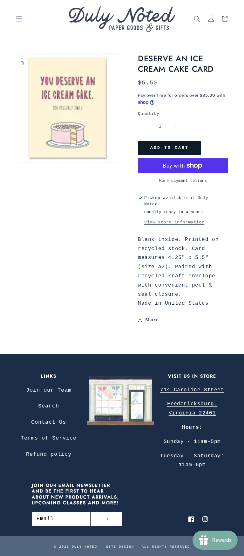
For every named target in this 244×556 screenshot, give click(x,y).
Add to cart (169, 147)
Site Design (120, 547)
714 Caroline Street (192, 390)
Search (48, 406)
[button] (19, 19)
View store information (174, 222)
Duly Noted (84, 547)
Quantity (148, 113)
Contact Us (48, 422)
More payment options (183, 181)
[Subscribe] (106, 519)
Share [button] (152, 319)
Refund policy (48, 454)
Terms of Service (49, 438)
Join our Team (48, 390)
